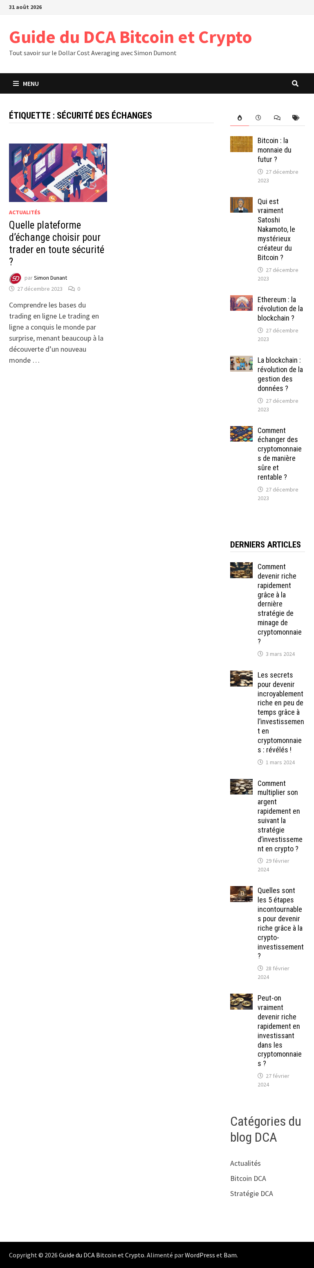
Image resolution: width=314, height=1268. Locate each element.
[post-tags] (295, 118)
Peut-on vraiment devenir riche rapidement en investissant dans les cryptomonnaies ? (280, 1031)
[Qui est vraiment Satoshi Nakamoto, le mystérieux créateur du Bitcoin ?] (241, 202)
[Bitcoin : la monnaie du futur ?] (241, 141)
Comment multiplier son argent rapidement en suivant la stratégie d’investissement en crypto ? (280, 816)
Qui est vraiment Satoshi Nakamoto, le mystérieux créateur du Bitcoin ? (276, 229)
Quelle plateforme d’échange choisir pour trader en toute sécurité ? (56, 243)
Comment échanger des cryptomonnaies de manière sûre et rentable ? (280, 453)
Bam (230, 1255)
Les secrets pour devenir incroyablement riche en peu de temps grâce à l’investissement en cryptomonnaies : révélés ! (281, 712)
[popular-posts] (239, 118)
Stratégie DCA (251, 1193)
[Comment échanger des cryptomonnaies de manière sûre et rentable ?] (241, 431)
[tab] (239, 118)
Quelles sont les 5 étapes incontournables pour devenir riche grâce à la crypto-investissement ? (281, 923)
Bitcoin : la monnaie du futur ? (275, 150)
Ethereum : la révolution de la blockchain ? (280, 309)
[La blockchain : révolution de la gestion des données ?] (241, 361)
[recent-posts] (258, 118)
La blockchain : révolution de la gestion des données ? (280, 374)
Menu (31, 83)
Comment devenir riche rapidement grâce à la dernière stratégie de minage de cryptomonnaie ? (280, 604)
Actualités (24, 212)
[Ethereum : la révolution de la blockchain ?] (241, 300)
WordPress (200, 1255)
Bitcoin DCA (248, 1178)
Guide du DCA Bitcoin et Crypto (130, 36)
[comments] (277, 118)
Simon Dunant (50, 278)
